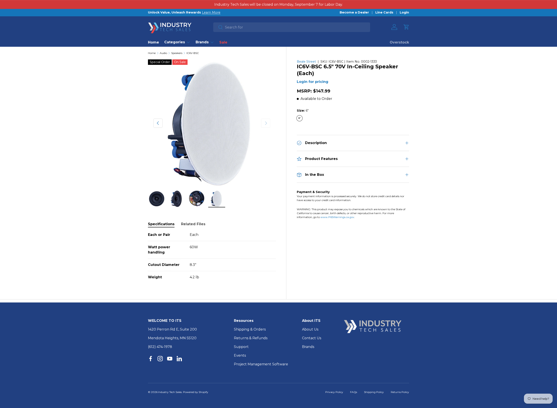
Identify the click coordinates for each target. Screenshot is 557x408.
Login (404, 12)
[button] (406, 27)
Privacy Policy (334, 392)
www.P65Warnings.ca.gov (337, 217)
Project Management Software (261, 364)
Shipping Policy (374, 392)
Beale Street (306, 62)
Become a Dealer (354, 12)
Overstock (399, 42)
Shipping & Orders (250, 329)
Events (240, 355)
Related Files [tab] (193, 224)
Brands (202, 42)
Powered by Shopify (195, 392)
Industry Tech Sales (170, 392)
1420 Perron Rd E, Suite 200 (172, 329)
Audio (163, 53)
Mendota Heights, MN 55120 (172, 338)
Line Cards (384, 12)
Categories (174, 42)
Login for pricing (312, 82)
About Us (310, 329)
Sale (223, 42)
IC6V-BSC (192, 53)
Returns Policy (400, 392)
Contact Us (311, 338)
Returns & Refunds (250, 338)
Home (153, 42)
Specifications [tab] (161, 224)
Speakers (176, 53)
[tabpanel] (212, 256)
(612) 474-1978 (160, 347)
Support (241, 347)
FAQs (353, 392)
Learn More (211, 12)
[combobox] (291, 27)
